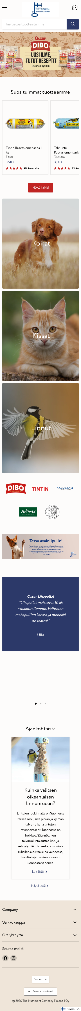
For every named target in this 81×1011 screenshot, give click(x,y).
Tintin (9, 156)
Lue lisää (38, 872)
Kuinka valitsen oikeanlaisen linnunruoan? (40, 797)
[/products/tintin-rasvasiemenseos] (25, 123)
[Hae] (73, 24)
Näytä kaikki (40, 188)
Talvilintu (59, 156)
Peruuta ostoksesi (43, 991)
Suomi (38, 979)
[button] (71, 1009)
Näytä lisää (38, 886)
